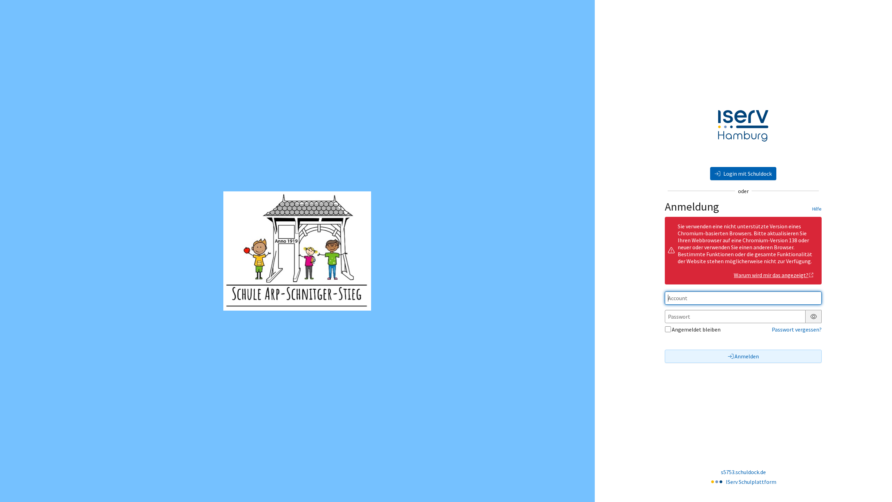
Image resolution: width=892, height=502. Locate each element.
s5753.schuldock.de (743, 472)
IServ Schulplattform (751, 481)
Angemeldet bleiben (696, 329)
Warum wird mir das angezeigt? (771, 275)
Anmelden (747, 356)
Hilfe (817, 209)
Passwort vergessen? (797, 329)
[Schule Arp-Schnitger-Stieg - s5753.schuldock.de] (297, 251)
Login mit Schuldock (747, 173)
